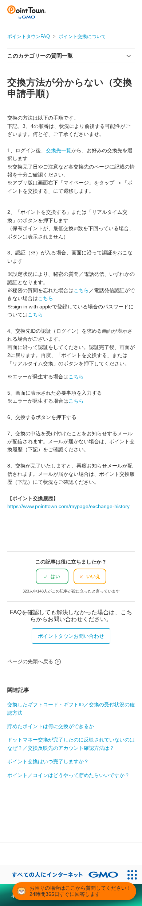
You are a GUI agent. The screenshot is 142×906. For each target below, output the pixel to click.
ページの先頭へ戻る (30, 661)
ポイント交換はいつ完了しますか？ (48, 761)
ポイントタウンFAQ (28, 36)
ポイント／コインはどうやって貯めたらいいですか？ (68, 775)
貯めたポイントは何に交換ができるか (50, 726)
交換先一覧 (58, 150)
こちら (81, 290)
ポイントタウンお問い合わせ (71, 636)
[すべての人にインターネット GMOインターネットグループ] (61, 874)
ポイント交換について (82, 36)
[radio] (52, 576)
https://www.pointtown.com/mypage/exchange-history (68, 506)
